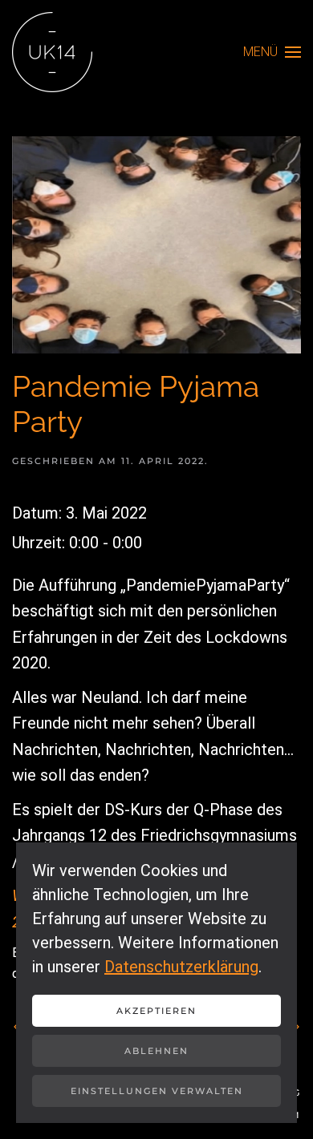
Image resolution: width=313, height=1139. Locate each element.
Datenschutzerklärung (181, 966)
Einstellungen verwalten (157, 1091)
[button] (272, 52)
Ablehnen (156, 1050)
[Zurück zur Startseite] (52, 52)
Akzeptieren (156, 1010)
